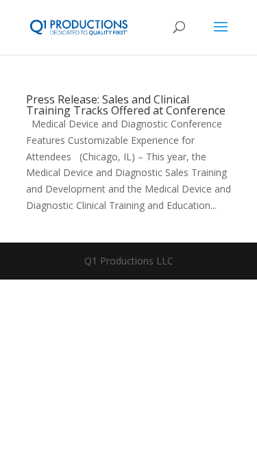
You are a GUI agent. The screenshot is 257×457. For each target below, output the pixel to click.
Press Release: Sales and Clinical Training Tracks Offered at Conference (125, 105)
